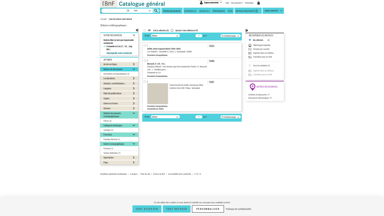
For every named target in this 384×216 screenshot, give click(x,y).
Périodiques (219, 10)
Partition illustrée (112, 139)
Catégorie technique (113, 125)
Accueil (103, 19)
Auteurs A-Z (190, 10)
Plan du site (145, 173)
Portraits (108, 148)
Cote (230, 10)
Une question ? (237, 2)
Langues (107, 88)
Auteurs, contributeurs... (115, 83)
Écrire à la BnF (159, 173)
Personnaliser (208, 209)
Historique (249, 2)
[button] (128, 11)
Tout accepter (147, 209)
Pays (106, 162)
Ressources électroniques (258, 97)
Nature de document (113, 69)
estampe (108, 130)
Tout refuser (176, 209)
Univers (107, 108)
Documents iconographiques (116, 73)
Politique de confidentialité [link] (238, 209)
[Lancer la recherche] (156, 11)
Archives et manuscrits (257, 94)
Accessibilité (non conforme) (179, 173)
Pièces (107, 120)
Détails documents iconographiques (112, 115)
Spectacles (109, 157)
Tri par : (147, 35)
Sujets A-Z (204, 10)
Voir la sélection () (161, 30)
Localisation (109, 78)
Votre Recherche (113, 35)
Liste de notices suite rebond (120, 19)
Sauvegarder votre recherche (119, 52)
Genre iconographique (114, 144)
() (186, 30)
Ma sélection (258, 40)
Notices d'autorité (245, 10)
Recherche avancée (172, 10)
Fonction (108, 134)
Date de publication (113, 93)
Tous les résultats (260, 65)
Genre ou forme (111, 103)
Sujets (107, 98)
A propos (133, 173)
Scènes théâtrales (112, 153)
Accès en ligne (110, 64)
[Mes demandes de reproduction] (258, 3)
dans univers (271, 11)
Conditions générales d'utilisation (113, 173)
